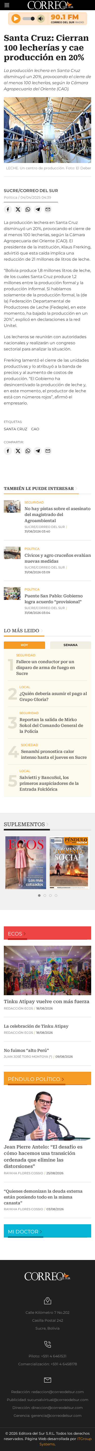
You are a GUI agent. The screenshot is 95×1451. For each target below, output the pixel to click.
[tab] (39, 895)
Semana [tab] (71, 645)
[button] (47, 130)
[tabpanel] (26, 862)
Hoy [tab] (24, 645)
